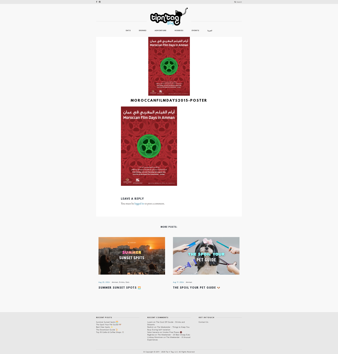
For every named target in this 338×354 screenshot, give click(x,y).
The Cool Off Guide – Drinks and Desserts (166, 323)
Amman (115, 282)
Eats (128, 31)
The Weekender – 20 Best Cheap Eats (174, 334)
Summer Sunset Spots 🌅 (119, 287)
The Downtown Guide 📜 (107, 329)
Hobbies (179, 31)
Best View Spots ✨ (104, 327)
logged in (139, 203)
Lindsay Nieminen (155, 337)
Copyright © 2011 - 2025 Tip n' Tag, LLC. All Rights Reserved (170, 352)
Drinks (143, 31)
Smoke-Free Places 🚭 (172, 332)
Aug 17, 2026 (178, 282)
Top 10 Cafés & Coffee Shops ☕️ (110, 332)
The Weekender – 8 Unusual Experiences (168, 338)
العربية (209, 30)
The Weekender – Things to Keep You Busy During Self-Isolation (168, 328)
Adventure (160, 31)
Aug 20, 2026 (104, 282)
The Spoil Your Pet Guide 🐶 (196, 287)
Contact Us (203, 322)
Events (195, 31)
